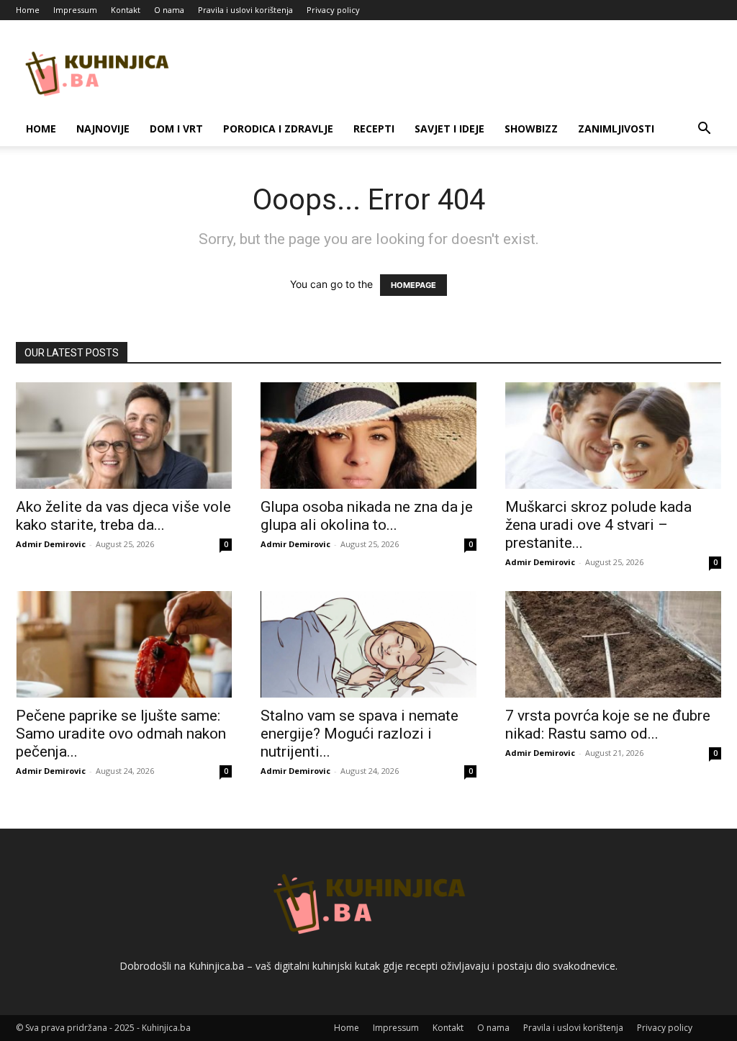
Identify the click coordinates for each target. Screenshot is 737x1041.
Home (28, 9)
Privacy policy (333, 9)
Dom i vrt (176, 128)
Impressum (75, 9)
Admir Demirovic (51, 543)
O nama (169, 9)
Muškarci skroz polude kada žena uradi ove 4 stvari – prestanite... (598, 524)
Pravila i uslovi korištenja (245, 9)
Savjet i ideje (449, 128)
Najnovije (103, 128)
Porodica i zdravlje (278, 128)
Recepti (373, 128)
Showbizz (531, 128)
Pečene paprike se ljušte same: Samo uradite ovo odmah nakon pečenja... (121, 733)
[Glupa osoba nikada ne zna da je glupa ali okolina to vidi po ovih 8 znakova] (368, 435)
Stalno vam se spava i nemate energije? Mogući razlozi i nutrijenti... (359, 733)
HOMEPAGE (413, 285)
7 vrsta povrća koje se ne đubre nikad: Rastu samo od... (607, 724)
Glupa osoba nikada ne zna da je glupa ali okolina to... (367, 515)
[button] (704, 130)
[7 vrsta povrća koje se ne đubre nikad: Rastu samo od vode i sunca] (613, 644)
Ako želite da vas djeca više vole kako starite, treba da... (123, 515)
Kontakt (125, 9)
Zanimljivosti (616, 128)
